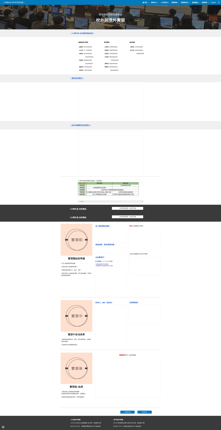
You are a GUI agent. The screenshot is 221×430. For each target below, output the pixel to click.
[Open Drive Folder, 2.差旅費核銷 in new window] (157, 307)
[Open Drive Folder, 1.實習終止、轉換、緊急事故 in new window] (123, 307)
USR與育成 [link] (164, 2)
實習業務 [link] (174, 2)
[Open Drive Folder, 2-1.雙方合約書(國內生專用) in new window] (157, 230)
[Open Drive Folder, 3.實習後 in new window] (157, 359)
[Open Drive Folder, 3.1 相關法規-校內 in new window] (140, 86)
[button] (219, 2)
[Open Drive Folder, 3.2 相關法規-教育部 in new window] (140, 134)
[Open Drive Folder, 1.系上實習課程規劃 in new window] (123, 230)
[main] (110, 17)
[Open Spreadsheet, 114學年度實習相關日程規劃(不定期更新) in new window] (140, 181)
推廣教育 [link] (204, 2)
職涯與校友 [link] (184, 2)
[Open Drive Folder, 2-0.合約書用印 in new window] (123, 270)
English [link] (213, 2)
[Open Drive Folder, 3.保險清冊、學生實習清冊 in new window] (123, 249)
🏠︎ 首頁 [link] (145, 2)
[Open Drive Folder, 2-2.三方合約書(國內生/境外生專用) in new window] (157, 258)
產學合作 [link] (154, 2)
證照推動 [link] (195, 2)
